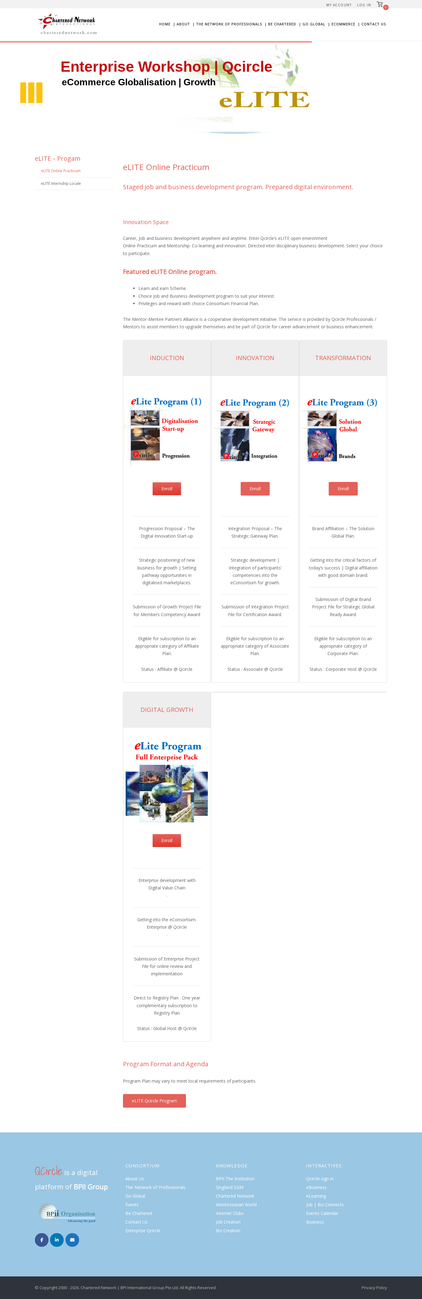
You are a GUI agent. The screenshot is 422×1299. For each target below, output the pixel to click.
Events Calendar (322, 1213)
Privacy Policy (374, 1287)
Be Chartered (138, 1213)
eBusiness (316, 1187)
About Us (134, 1179)
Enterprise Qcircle (142, 1230)
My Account (339, 5)
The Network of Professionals (155, 1187)
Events (132, 1204)
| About (181, 24)
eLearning (316, 1196)
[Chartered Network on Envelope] (72, 1240)
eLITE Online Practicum (61, 170)
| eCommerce (341, 24)
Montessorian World (236, 1204)
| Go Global (312, 24)
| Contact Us (372, 24)
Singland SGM (229, 1187)
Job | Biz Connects (325, 1204)
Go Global (135, 1196)
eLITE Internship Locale (61, 183)
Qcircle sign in (320, 1179)
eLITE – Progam (57, 158)
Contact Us (136, 1222)
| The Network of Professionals (227, 24)
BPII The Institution (235, 1179)
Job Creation (228, 1222)
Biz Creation (228, 1230)
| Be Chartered (280, 24)
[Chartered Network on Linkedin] (57, 1240)
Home (165, 24)
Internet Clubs (230, 1213)
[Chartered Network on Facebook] (42, 1240)
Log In (364, 5)
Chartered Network (235, 1196)
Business (315, 1222)
